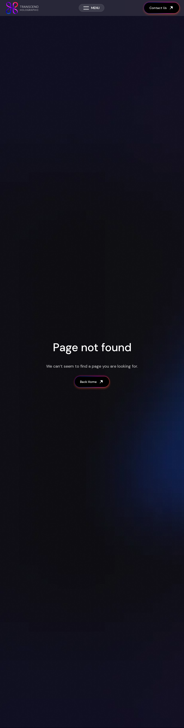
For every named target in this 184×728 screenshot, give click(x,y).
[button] (91, 8)
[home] (22, 8)
